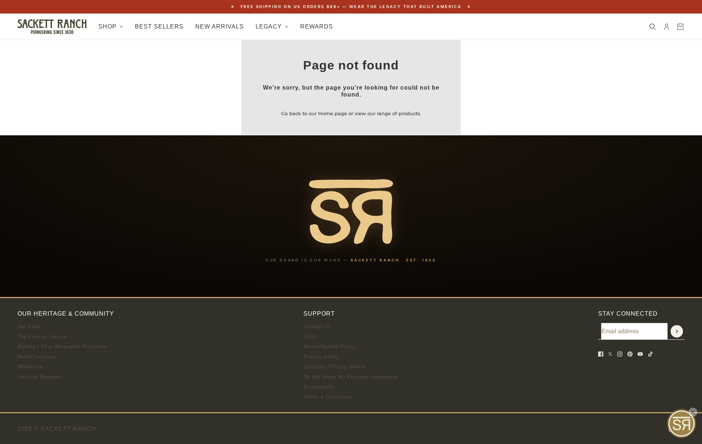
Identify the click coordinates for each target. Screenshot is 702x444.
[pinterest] (630, 354)
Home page (332, 113)
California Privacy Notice (334, 366)
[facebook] (601, 354)
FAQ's (310, 336)
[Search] (653, 27)
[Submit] (677, 331)
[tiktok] (650, 354)
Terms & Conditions (327, 397)
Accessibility (319, 387)
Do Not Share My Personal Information (351, 377)
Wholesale (30, 366)
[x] (610, 354)
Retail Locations (37, 357)
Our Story (29, 326)
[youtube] (640, 354)
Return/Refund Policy (329, 346)
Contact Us (317, 326)
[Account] (667, 27)
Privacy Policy (321, 357)
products (409, 113)
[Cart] (680, 27)
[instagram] (620, 354)
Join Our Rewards (39, 377)
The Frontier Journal (42, 336)
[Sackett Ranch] (52, 26)
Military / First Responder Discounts (62, 346)
